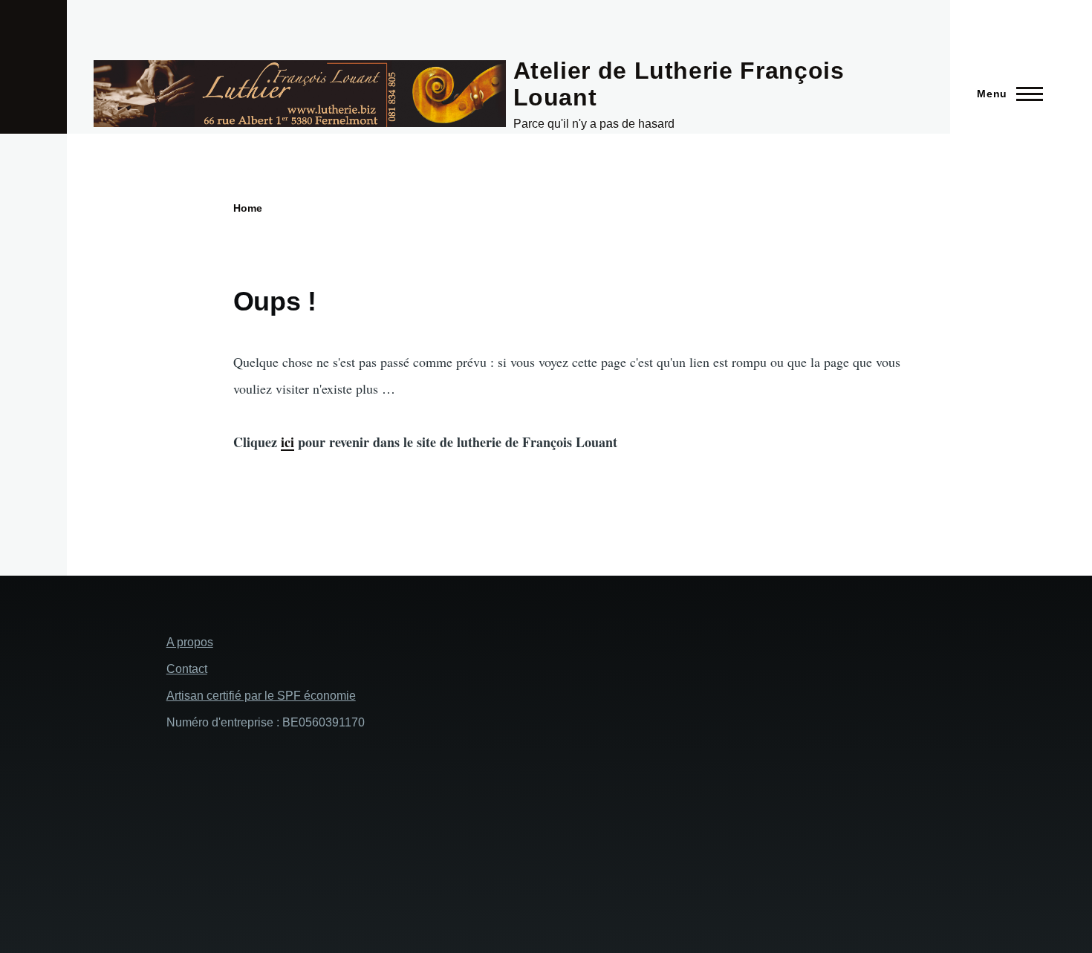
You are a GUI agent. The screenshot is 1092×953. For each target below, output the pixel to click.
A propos (189, 642)
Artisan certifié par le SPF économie (261, 695)
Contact (186, 669)
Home (247, 208)
